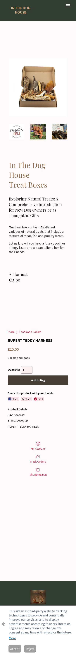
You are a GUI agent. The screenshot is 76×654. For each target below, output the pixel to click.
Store (11, 332)
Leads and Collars (30, 332)
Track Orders (38, 461)
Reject (30, 649)
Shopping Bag (38, 474)
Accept (15, 649)
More (12, 638)
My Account (38, 448)
